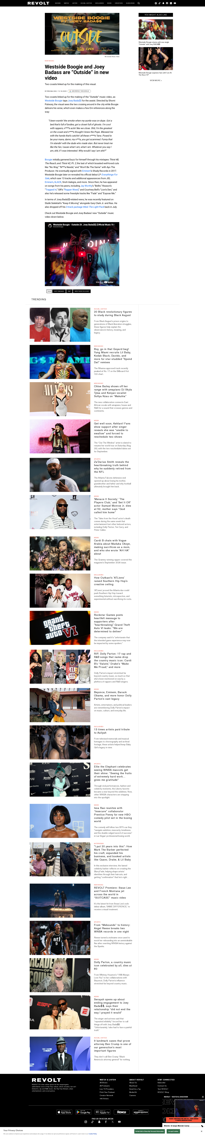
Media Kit (133, 1092)
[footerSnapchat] (99, 1123)
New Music (49, 61)
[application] (183, 1111)
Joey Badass (59, 291)
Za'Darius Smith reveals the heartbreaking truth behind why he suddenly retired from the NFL (112, 466)
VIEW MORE (155, 80)
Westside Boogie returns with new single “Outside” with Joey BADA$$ (154, 43)
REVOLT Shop (163, 1092)
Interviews (99, 843)
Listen (74, 3)
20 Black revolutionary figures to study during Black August (113, 313)
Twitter (171, 3)
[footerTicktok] (92, 1123)
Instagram (156, 3)
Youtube (175, 3)
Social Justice (86, 3)
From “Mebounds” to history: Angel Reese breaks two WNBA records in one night (112, 928)
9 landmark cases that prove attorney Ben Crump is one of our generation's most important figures (112, 1045)
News (109, 3)
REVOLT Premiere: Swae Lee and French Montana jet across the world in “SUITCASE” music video (112, 892)
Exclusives (99, 3)
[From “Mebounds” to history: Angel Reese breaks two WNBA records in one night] (60, 938)
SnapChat (163, 3)
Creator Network (106, 1095)
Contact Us (162, 1086)
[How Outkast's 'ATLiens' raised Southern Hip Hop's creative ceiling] (60, 591)
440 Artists (104, 1099)
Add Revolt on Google (80, 91)
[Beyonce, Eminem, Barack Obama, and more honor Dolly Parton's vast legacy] (60, 705)
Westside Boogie (53, 100)
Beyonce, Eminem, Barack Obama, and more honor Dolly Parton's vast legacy (113, 695)
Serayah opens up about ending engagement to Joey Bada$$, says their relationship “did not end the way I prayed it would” (112, 1006)
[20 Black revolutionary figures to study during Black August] (60, 325)
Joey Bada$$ (74, 100)
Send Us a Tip (135, 1089)
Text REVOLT (163, 1089)
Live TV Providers (107, 1089)
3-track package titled (85, 207)
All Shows (103, 1083)
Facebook (167, 3)
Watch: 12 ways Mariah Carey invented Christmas (176, 1127)
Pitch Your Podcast (107, 1092)
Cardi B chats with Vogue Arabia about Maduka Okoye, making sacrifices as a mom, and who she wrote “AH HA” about (112, 547)
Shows (58, 3)
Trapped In (51, 189)
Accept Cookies (173, 1131)
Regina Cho (52, 91)
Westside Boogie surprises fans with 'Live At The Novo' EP (155, 74)
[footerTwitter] (112, 1123)
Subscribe (130, 3)
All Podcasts (105, 1086)
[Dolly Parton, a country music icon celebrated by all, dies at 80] (60, 975)
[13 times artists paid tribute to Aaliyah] (60, 742)
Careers (132, 1095)
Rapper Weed (71, 189)
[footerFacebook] (105, 1123)
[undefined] (156, 29)
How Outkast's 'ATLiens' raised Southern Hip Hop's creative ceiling (111, 581)
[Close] (201, 1131)
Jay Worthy (86, 185)
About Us (133, 1083)
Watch (66, 3)
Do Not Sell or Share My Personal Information (149, 1131)
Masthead (133, 1086)
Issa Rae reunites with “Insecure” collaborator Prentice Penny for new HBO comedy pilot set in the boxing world (113, 814)
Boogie (48, 159)
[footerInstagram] (85, 1123)
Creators (119, 3)
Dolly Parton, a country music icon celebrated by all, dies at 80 (113, 965)
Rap (69, 291)
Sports (97, 459)
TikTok (160, 3)
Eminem (86, 171)
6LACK (57, 182)
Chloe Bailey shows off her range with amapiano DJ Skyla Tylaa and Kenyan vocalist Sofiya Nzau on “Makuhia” (113, 391)
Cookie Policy (93, 1134)
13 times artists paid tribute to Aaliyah (112, 731)
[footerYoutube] (119, 1123)
